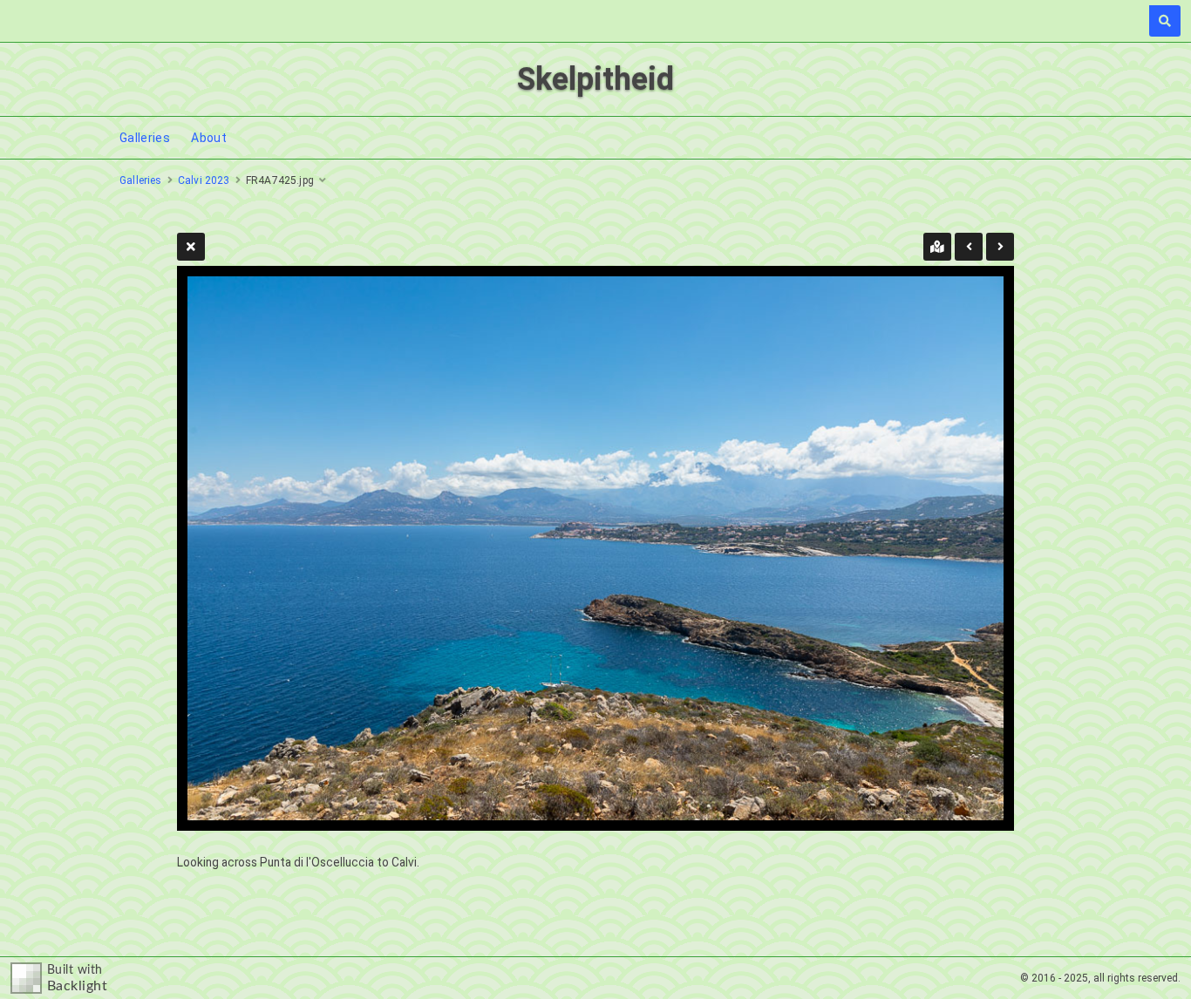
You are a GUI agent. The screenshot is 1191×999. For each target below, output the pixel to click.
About (209, 138)
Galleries (144, 138)
